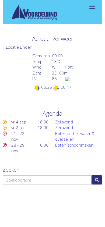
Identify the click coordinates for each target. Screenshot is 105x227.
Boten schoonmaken (74, 145)
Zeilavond (64, 122)
